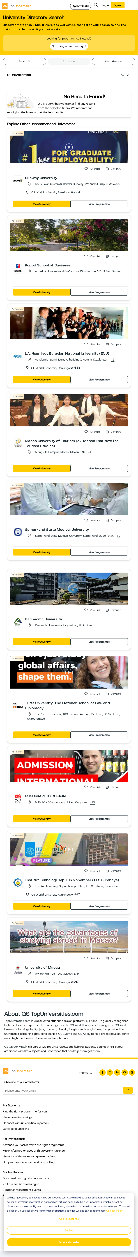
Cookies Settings (69, 1218)
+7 (112, 360)
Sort (123, 75)
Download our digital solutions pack (26, 1178)
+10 (92, 803)
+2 (118, 536)
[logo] (16, 5)
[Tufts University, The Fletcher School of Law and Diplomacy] (18, 705)
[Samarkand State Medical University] (18, 532)
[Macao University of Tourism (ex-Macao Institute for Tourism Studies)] (18, 443)
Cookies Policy (114, 1210)
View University (41, 204)
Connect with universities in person (26, 1123)
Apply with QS (81, 6)
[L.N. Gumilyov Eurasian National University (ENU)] (18, 355)
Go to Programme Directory (68, 46)
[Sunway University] (18, 180)
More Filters (112, 61)
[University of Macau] (18, 970)
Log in (105, 5)
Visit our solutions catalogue (21, 1184)
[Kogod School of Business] (18, 267)
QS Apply (84, 1034)
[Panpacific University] (18, 621)
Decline (69, 1230)
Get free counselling (16, 1129)
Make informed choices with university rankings (34, 1151)
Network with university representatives (29, 1156)
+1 (89, 452)
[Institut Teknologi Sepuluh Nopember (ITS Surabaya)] (18, 882)
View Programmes (99, 204)
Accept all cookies (69, 1242)
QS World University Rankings (89, 1025)
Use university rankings (18, 1117)
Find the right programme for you (25, 1111)
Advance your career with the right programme (34, 1145)
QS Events (65, 1034)
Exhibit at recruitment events (22, 1190)
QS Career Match (15, 1047)
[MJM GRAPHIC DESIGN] (18, 798)
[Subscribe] (128, 1090)
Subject (67, 61)
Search (23, 61)
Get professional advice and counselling (29, 1162)
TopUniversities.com (17, 1021)
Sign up (118, 5)
